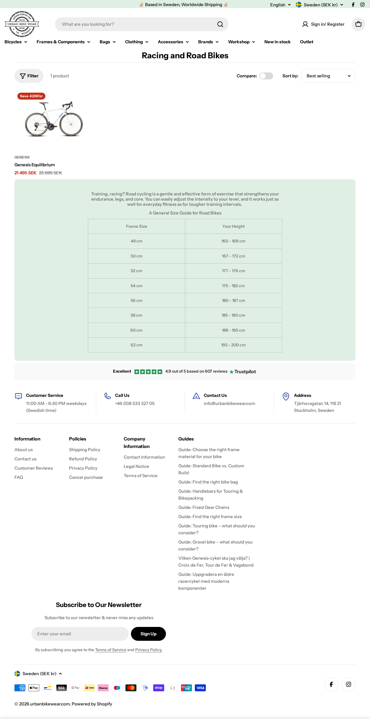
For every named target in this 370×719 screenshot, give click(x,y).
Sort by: (290, 76)
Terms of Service (110, 649)
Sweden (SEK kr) (321, 5)
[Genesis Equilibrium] (53, 119)
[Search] (220, 24)
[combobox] (141, 24)
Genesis (22, 157)
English (277, 5)
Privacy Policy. (148, 649)
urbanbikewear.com (50, 704)
